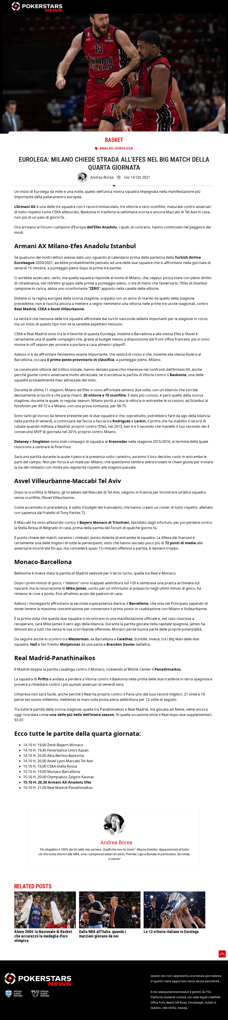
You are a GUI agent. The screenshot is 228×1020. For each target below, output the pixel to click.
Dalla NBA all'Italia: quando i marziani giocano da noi (102, 933)
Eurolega (124, 148)
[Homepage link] (37, 7)
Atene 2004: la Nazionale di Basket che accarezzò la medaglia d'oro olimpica (43, 936)
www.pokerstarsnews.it (173, 992)
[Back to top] (222, 954)
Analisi (106, 148)
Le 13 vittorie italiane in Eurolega (171, 931)
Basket (114, 140)
